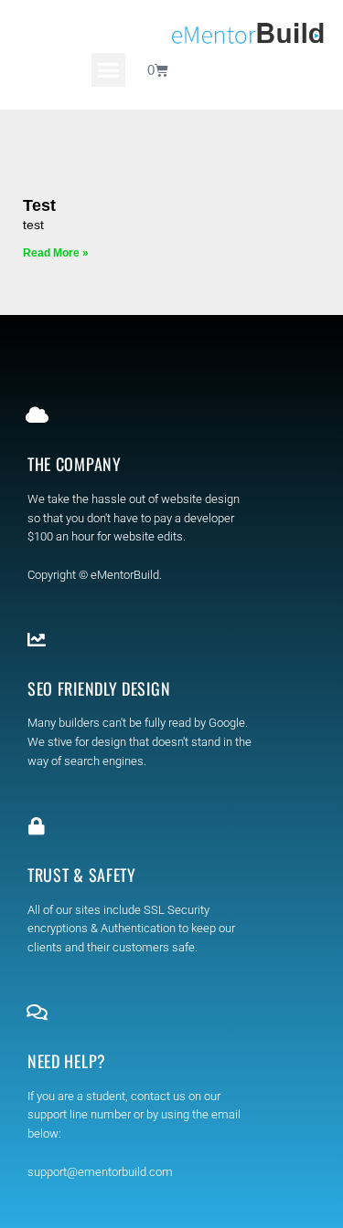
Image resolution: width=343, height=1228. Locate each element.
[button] (108, 70)
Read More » (56, 253)
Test (39, 205)
